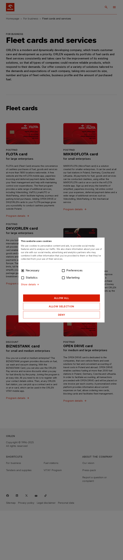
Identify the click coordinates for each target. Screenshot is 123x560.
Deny (61, 314)
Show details (28, 284)
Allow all (61, 298)
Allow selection (61, 306)
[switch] (64, 270)
